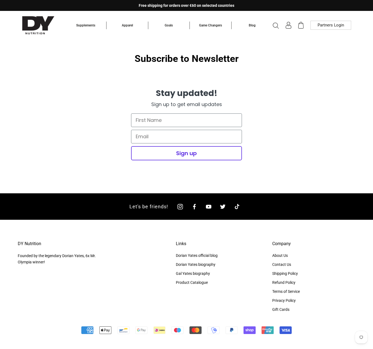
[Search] (276, 25)
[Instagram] (180, 206)
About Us (280, 255)
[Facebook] (194, 206)
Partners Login (331, 25)
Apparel (127, 25)
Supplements (85, 25)
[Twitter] (223, 206)
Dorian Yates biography (195, 264)
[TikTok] (237, 206)
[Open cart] (301, 25)
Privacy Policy (284, 300)
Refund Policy (283, 282)
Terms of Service (286, 291)
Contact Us (281, 264)
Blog (252, 25)
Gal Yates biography (193, 273)
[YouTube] (208, 206)
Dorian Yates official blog (197, 255)
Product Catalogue (192, 282)
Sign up (186, 153)
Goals (169, 25)
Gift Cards (280, 309)
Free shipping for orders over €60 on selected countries (186, 5)
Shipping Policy (285, 273)
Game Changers (210, 25)
